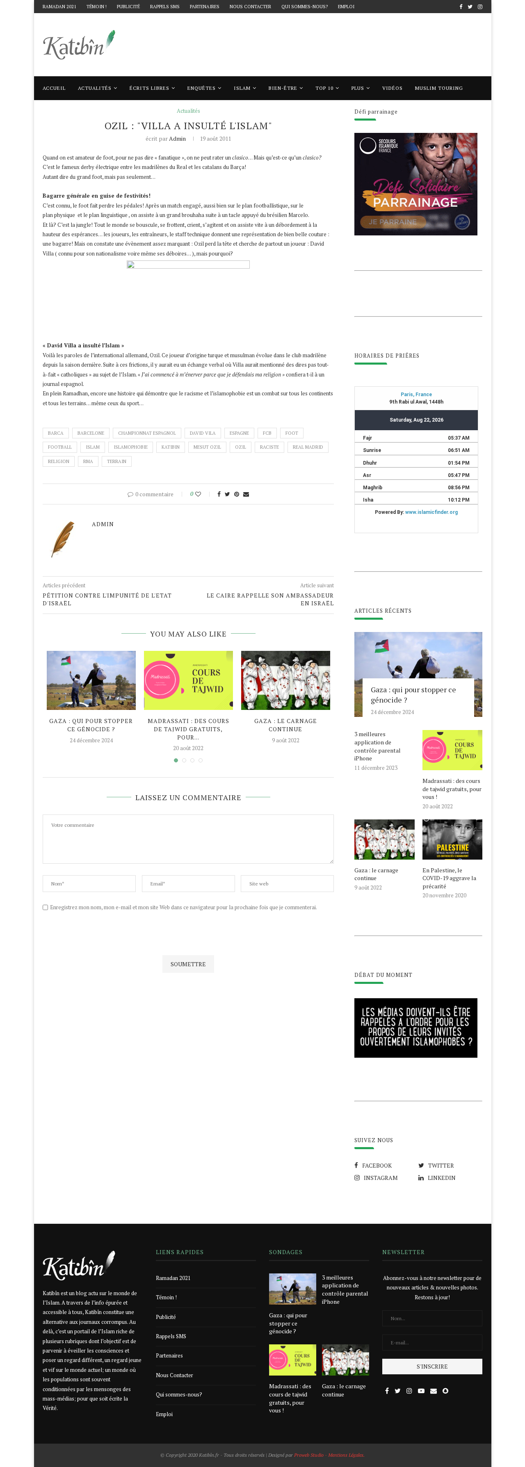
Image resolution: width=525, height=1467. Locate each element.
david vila (203, 433)
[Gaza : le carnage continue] (285, 680)
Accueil (54, 88)
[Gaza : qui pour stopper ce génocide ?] (91, 680)
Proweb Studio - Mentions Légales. (329, 1455)
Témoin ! (97, 6)
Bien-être (283, 88)
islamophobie (131, 447)
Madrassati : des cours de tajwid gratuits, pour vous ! (452, 789)
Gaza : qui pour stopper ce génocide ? (91, 725)
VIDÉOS (392, 88)
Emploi (346, 6)
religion (58, 461)
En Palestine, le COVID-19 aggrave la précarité (449, 878)
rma (88, 461)
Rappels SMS (165, 6)
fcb (267, 433)
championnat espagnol (147, 433)
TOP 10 (324, 88)
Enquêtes (201, 88)
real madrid (308, 447)
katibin (171, 447)
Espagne (239, 433)
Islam (242, 88)
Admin (177, 138)
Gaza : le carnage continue (285, 725)
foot (291, 433)
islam (93, 447)
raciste (269, 447)
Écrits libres (149, 88)
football (60, 447)
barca (56, 433)
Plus (358, 88)
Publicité (128, 6)
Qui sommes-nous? (304, 6)
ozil (240, 447)
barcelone (91, 433)
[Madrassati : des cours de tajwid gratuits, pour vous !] (188, 680)
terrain (116, 461)
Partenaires (204, 6)
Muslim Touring (439, 88)
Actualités (95, 88)
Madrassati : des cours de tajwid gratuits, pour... (188, 729)
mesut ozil (207, 447)
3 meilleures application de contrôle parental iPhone (377, 746)
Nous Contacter (250, 6)
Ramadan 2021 (59, 6)
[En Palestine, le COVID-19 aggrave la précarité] (452, 839)
